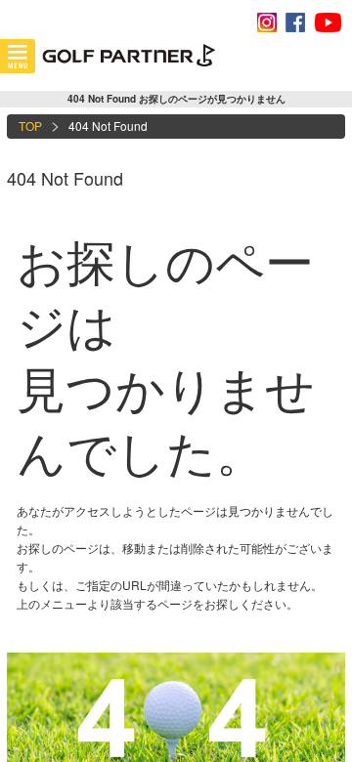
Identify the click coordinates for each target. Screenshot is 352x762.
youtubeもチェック (327, 22)
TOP (30, 125)
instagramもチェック (267, 22)
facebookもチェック (295, 22)
